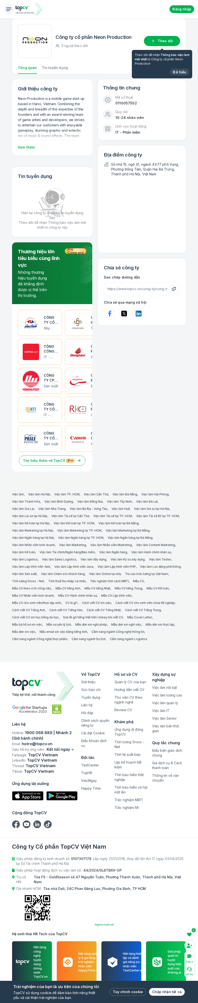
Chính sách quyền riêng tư (95, 722)
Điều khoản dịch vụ (94, 743)
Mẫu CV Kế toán (158, 588)
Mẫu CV (138, 581)
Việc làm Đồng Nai (90, 501)
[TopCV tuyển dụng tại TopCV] (45, 686)
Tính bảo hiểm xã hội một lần (130, 789)
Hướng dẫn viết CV (129, 690)
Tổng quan (27, 68)
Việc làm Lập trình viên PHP (117, 566)
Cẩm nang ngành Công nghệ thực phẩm (39, 639)
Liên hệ (86, 705)
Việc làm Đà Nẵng (125, 494)
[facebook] (16, 824)
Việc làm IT (161, 711)
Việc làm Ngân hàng (113, 552)
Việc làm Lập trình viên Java (73, 566)
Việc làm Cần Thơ (96, 494)
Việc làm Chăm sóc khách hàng (63, 574)
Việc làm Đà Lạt (147, 501)
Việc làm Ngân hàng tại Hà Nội (33, 537)
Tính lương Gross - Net (28, 581)
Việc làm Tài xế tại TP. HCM (112, 516)
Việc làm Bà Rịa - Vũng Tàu (88, 509)
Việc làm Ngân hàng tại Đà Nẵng (130, 537)
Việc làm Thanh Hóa (26, 501)
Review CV (123, 710)
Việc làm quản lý (165, 703)
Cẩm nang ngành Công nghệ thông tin (118, 632)
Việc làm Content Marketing (155, 545)
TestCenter (90, 765)
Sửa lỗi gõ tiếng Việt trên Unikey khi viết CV (93, 617)
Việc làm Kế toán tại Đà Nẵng (119, 523)
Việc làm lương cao (167, 695)
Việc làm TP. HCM (66, 494)
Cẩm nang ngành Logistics (128, 639)
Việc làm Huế (121, 509)
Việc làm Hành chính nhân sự (151, 552)
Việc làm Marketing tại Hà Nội (32, 530)
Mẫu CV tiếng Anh (68, 588)
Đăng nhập (181, 9)
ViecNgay (89, 780)
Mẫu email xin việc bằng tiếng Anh (63, 632)
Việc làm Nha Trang (51, 509)
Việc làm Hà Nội (39, 494)
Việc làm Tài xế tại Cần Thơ (70, 516)
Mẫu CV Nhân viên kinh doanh (33, 595)
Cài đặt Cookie (93, 733)
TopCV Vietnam (43, 754)
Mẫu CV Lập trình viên (116, 595)
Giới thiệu (88, 682)
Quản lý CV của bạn (130, 682)
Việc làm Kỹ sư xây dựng (128, 559)
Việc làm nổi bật (164, 687)
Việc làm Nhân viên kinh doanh (33, 545)
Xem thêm (26, 147)
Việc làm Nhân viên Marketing (111, 545)
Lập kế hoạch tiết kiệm (127, 764)
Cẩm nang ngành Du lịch (89, 639)
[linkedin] (37, 824)
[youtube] (26, 824)
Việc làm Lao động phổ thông (160, 566)
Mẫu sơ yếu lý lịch (58, 624)
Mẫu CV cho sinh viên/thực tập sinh (36, 603)
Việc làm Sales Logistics (59, 559)
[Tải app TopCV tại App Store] (27, 795)
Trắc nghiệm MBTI (128, 800)
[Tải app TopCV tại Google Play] (62, 795)
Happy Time (91, 788)
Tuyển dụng (90, 697)
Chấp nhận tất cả (167, 992)
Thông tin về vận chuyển (165, 777)
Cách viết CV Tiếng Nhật (104, 610)
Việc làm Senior (164, 718)
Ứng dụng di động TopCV (128, 731)
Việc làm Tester (160, 559)
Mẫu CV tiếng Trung (128, 588)
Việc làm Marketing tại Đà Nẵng (127, 530)
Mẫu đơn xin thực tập (160, 624)
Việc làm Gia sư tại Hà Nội (151, 509)
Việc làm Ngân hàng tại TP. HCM (80, 537)
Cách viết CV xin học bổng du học (35, 617)
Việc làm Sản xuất (24, 574)
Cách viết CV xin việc (96, 603)
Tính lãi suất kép (127, 754)
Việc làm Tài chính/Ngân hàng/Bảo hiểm (67, 552)
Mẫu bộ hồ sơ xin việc (27, 624)
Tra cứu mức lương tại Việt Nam (146, 574)
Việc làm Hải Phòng (155, 494)
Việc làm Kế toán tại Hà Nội (30, 523)
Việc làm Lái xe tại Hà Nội (29, 516)
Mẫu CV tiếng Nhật (97, 588)
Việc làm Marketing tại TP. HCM (79, 530)
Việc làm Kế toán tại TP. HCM (74, 523)
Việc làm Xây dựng (93, 559)
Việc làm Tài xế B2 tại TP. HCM (157, 516)
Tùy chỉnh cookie (128, 992)
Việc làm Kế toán (23, 552)
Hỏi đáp (87, 713)
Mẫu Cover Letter (139, 617)
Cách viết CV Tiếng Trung (143, 610)
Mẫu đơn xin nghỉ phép (91, 624)
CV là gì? (71, 603)
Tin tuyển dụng (55, 68)
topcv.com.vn (104, 924)
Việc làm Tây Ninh (119, 501)
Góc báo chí (90, 690)
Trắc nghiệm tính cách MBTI (109, 581)
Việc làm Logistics (25, 559)
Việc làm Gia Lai (23, 509)
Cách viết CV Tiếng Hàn (65, 610)
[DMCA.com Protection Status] (57, 709)
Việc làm (18, 494)
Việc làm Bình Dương (58, 501)
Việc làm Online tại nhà (105, 574)
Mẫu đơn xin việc (23, 632)
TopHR (86, 773)
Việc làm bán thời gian (165, 728)
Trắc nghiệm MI (126, 807)
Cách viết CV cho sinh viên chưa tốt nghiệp (145, 603)
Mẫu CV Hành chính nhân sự (77, 595)
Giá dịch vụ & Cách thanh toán (167, 765)
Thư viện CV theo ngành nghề (128, 699)
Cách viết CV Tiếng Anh (28, 610)
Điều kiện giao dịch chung (167, 752)
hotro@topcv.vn (37, 743)
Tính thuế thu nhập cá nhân (67, 581)
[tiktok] (48, 824)
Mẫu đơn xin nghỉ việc (126, 624)
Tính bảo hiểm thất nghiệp (129, 777)
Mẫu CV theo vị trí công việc (31, 588)
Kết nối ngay (58, 749)
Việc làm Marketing (72, 545)
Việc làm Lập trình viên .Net (31, 566)
